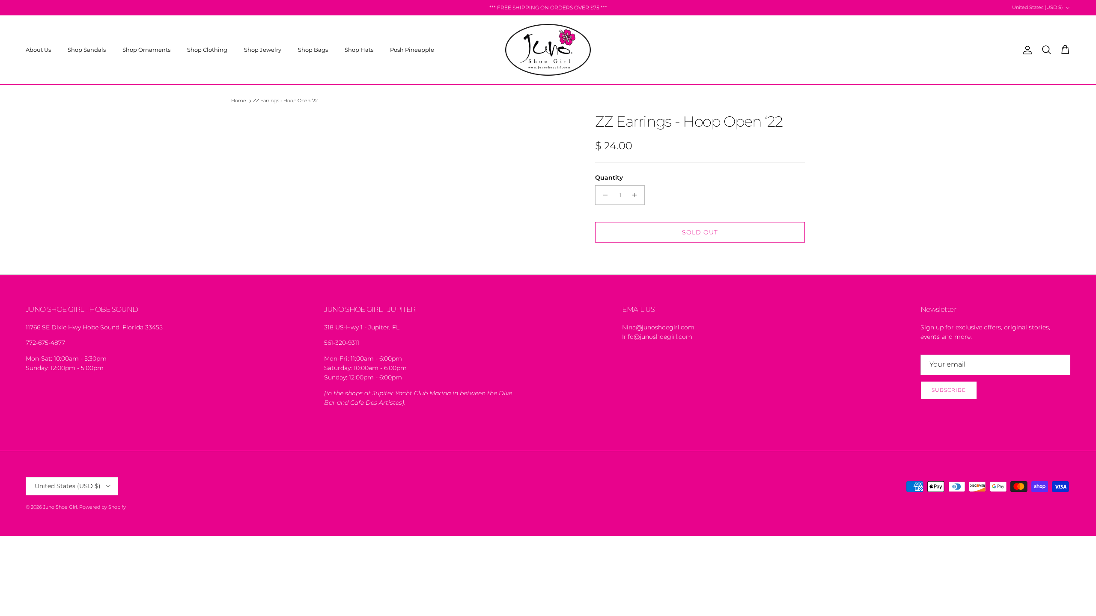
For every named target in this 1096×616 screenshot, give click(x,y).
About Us (38, 49)
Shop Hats (359, 49)
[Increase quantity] (636, 195)
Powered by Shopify (102, 507)
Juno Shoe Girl (60, 507)
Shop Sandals (87, 49)
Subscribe (949, 390)
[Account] (1026, 50)
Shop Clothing (207, 49)
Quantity (609, 177)
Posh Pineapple (412, 49)
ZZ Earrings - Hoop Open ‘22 (285, 101)
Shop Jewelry (262, 49)
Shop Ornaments (146, 49)
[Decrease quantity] (603, 195)
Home (238, 101)
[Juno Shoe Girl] (548, 50)
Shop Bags (313, 49)
